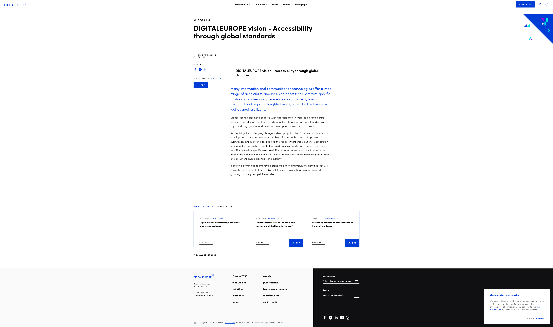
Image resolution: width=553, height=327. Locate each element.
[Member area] (540, 4)
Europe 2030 (239, 276)
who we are (239, 282)
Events (286, 4)
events (267, 276)
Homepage (301, 4)
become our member (275, 289)
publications (270, 282)
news (235, 301)
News (275, 4)
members (238, 295)
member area (271, 295)
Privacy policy (230, 323)
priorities (237, 289)
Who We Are (241, 4)
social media (270, 301)
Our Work (260, 4)
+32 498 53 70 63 (201, 292)
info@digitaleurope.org (203, 295)
